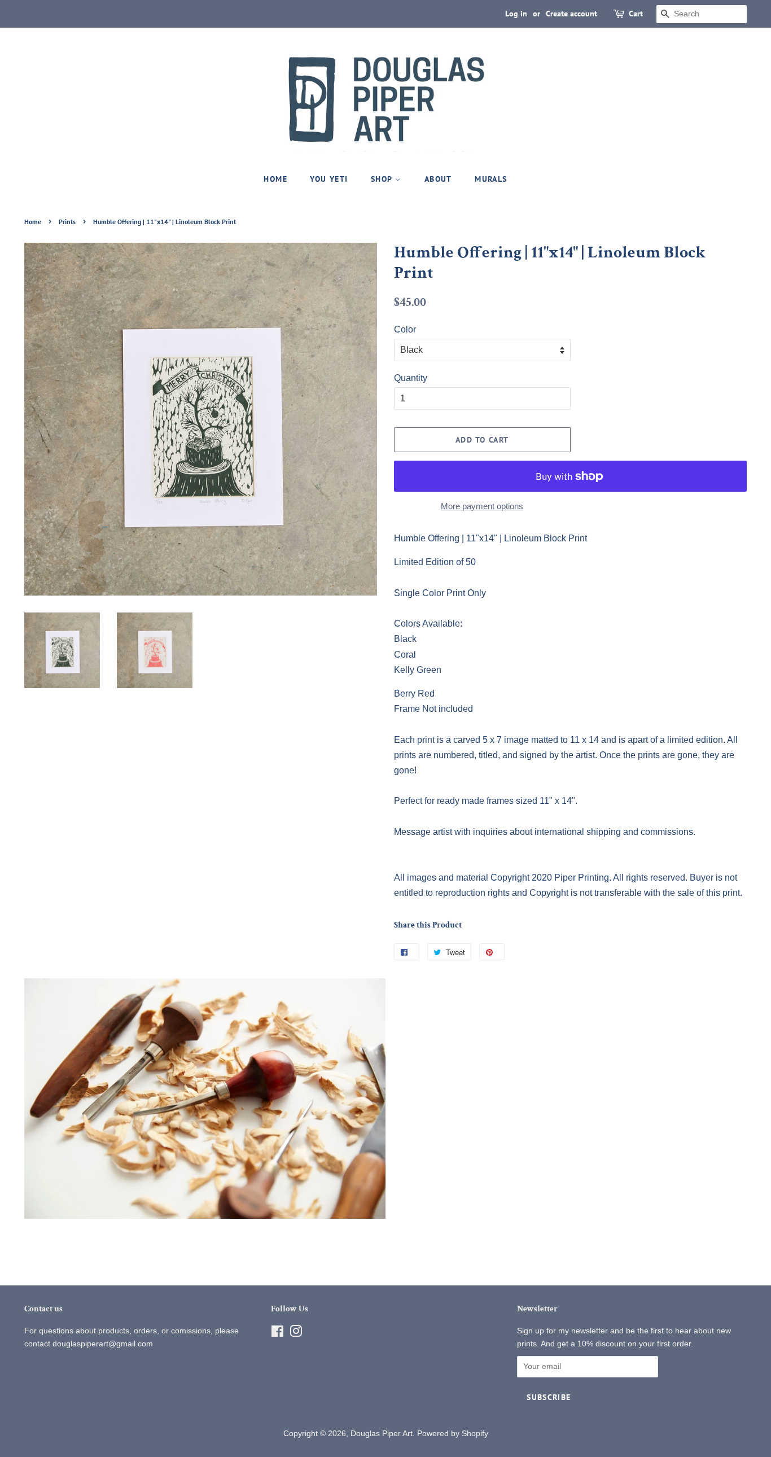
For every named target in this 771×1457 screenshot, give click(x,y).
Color (405, 329)
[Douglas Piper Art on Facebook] (277, 1333)
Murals (491, 179)
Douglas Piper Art (382, 1433)
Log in (516, 13)
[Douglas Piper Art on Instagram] (296, 1333)
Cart (636, 13)
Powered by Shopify (452, 1433)
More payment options (482, 506)
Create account (571, 13)
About (438, 179)
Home (275, 179)
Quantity (410, 378)
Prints (67, 221)
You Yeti (329, 179)
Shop (383, 179)
